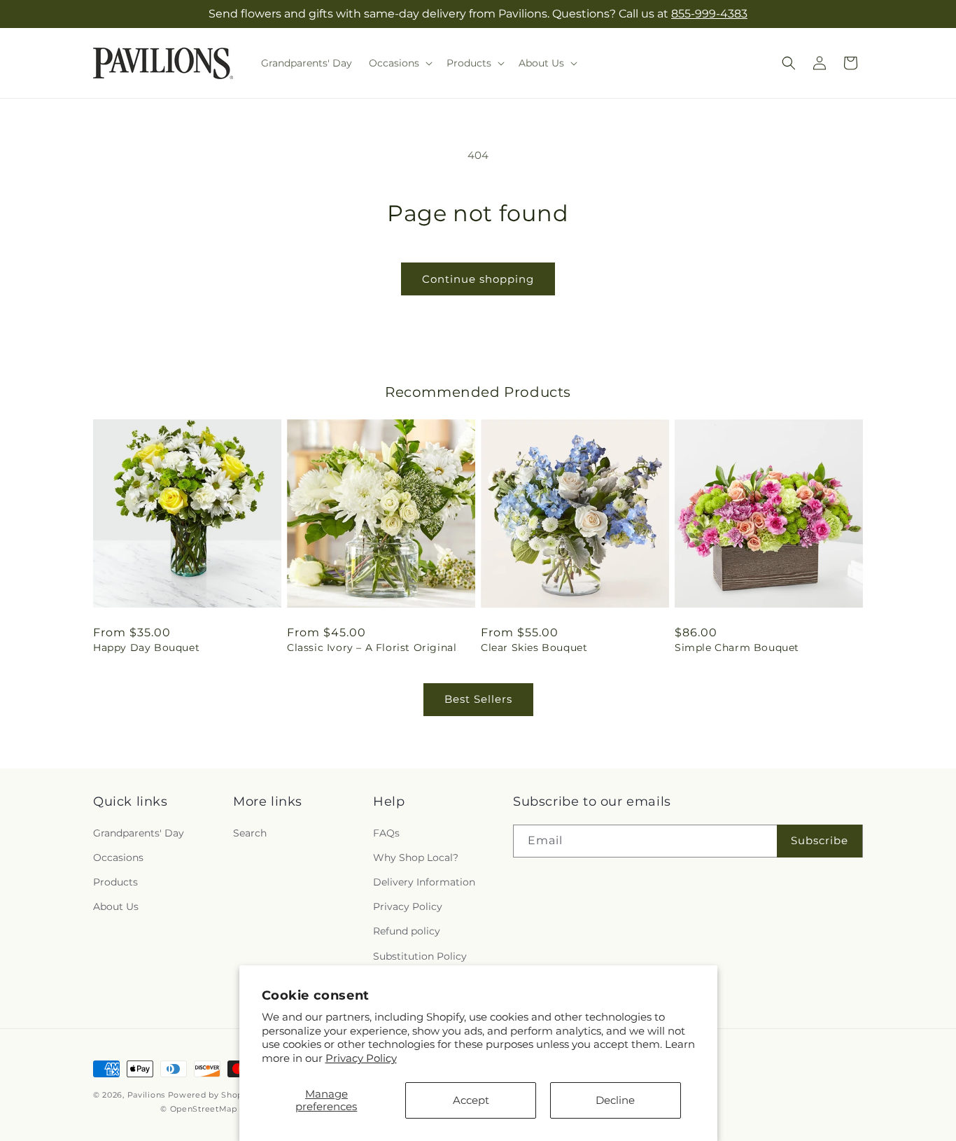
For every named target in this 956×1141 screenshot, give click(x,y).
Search (250, 832)
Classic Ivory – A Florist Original (371, 647)
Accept (471, 1100)
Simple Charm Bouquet (737, 647)
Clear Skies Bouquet (534, 647)
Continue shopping (478, 279)
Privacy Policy (361, 1058)
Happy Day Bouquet (146, 647)
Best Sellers (478, 699)
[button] (399, 63)
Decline (615, 1100)
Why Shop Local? (415, 856)
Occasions (118, 856)
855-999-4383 (709, 13)
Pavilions (146, 1095)
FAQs (386, 832)
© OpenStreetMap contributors (225, 1109)
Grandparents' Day (138, 832)
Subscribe (819, 840)
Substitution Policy (420, 955)
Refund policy (406, 931)
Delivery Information (424, 882)
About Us (116, 906)
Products (115, 882)
